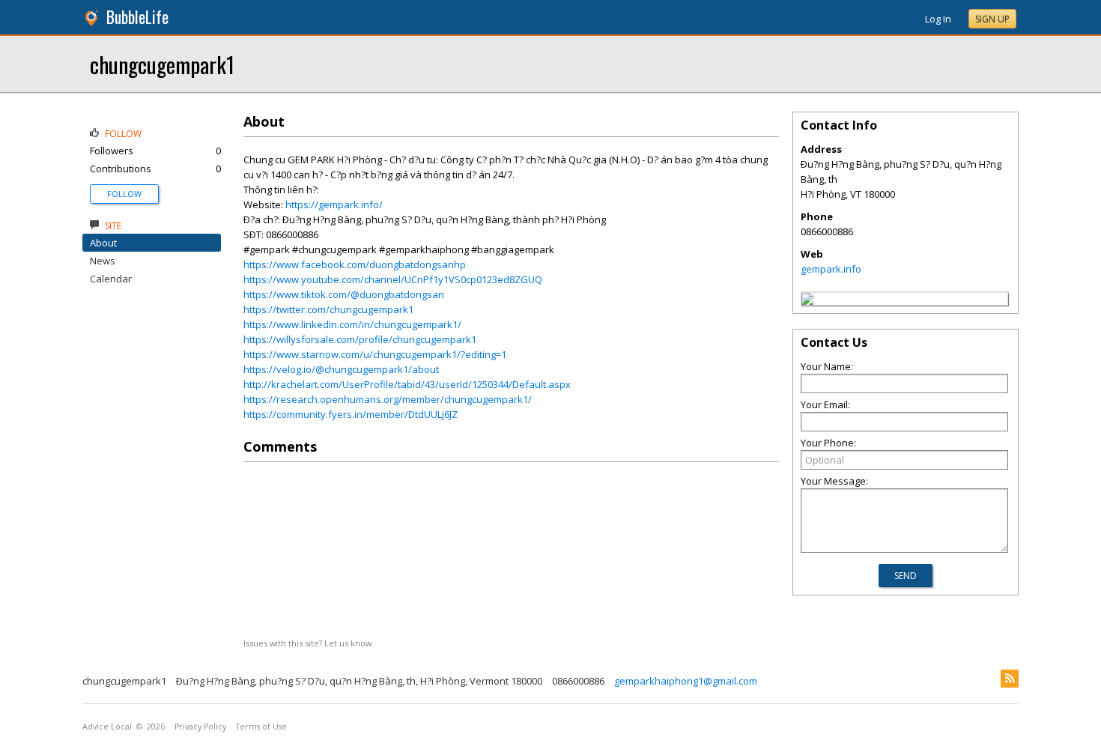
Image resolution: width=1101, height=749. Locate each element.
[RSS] (1010, 679)
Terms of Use (261, 726)
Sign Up (992, 19)
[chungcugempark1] (807, 301)
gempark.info (831, 269)
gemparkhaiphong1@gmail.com (685, 681)
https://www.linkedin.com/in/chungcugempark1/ (352, 324)
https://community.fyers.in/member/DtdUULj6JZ (350, 414)
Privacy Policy (200, 726)
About (103, 242)
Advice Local (107, 726)
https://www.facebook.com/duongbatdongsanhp (354, 264)
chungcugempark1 (162, 64)
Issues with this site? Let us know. (308, 643)
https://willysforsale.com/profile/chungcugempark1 (359, 339)
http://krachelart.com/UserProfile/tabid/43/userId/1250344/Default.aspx (407, 384)
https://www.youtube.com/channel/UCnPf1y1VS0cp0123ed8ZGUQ (392, 279)
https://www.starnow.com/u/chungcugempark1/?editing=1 (374, 354)
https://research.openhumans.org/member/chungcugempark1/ (387, 399)
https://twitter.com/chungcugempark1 (328, 309)
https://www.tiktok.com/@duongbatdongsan (343, 294)
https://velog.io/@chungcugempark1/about (341, 369)
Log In (938, 18)
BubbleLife (137, 16)
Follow (124, 193)
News (102, 260)
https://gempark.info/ (334, 204)
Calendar (111, 278)
